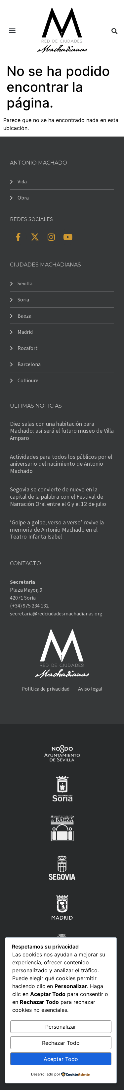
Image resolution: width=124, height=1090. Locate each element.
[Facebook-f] (18, 237)
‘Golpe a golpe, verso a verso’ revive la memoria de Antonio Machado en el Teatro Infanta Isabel (57, 529)
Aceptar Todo (61, 1059)
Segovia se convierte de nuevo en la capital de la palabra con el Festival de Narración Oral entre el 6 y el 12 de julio (58, 496)
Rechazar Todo (61, 1043)
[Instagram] (51, 237)
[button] (12, 30)
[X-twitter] (34, 237)
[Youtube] (68, 237)
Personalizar (60, 1026)
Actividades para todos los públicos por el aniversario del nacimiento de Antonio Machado (61, 464)
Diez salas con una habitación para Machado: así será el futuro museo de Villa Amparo (62, 431)
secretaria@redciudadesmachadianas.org (56, 613)
